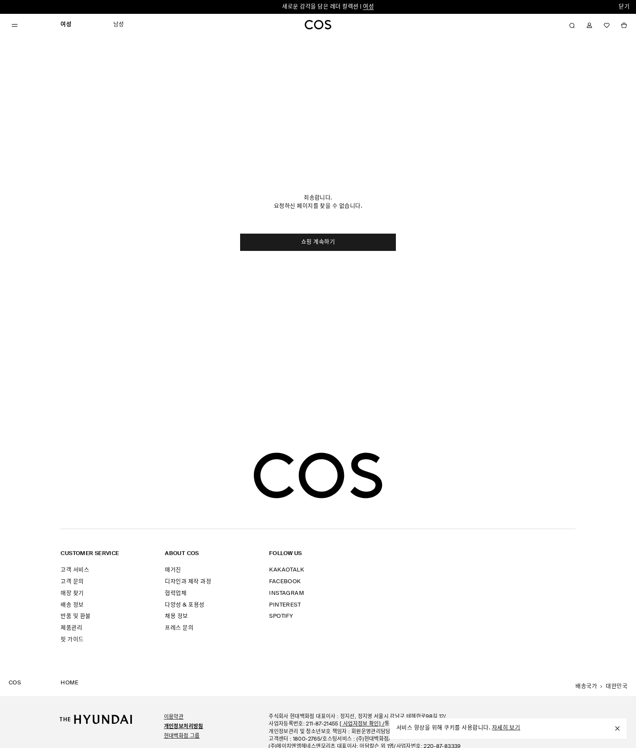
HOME (69, 683)
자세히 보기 (506, 728)
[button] (572, 25)
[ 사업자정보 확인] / (362, 724)
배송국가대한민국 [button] (601, 686)
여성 (368, 7)
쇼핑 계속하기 (318, 242)
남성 (118, 24)
